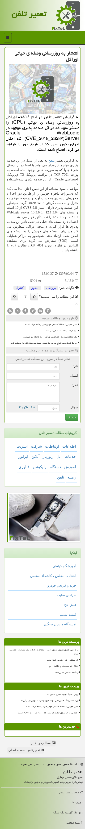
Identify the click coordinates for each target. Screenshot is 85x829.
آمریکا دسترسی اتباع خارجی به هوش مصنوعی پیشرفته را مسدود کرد (44, 343)
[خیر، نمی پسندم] (14, 296)
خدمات (70, 456)
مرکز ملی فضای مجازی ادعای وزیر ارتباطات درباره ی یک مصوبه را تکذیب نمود (43, 651)
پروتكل (51, 288)
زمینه (71, 477)
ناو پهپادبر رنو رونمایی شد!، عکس (62, 660)
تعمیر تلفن (29, 13)
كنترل (20, 288)
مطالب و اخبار (41, 743)
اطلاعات (69, 446)
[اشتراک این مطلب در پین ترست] (48, 310)
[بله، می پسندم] (34, 296)
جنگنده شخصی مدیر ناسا (66, 672)
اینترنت (22, 446)
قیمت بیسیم (68, 614)
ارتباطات (52, 446)
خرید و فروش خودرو (61, 585)
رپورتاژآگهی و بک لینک (67, 812)
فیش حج (70, 605)
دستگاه (55, 467)
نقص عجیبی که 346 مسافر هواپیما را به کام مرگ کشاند (51, 324)
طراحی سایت (66, 595)
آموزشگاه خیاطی (64, 566)
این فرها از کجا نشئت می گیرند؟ (62, 330)
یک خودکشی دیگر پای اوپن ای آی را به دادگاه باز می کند (50, 336)
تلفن (51, 160)
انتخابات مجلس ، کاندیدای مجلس (53, 576)
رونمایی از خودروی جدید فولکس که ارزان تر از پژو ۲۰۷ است (48, 712)
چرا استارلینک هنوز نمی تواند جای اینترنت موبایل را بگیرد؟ (49, 700)
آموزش (70, 467)
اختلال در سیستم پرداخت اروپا (63, 666)
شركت (36, 446)
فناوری (24, 467)
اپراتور (23, 456)
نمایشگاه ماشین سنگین (60, 624)
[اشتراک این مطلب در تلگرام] (33, 310)
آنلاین (35, 456)
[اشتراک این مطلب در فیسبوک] (25, 310)
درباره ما (77, 802)
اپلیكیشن (40, 467)
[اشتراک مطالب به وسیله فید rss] (10, 310)
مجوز (34, 288)
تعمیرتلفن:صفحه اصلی (24, 750)
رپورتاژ (48, 456)
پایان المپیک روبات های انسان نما (62, 694)
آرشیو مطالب (74, 823)
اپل (59, 456)
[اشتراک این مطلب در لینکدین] (40, 310)
